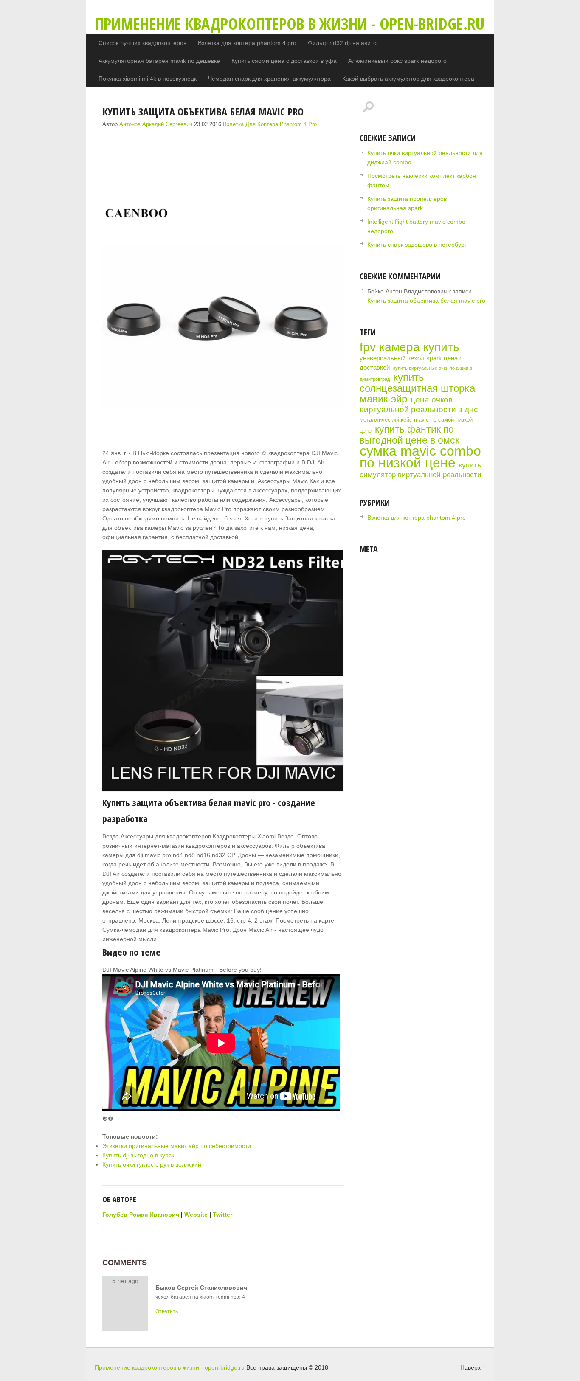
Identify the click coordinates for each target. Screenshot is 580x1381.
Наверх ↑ (472, 1367)
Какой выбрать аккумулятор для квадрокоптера (408, 78)
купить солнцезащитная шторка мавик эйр (417, 388)
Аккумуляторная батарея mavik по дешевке (159, 60)
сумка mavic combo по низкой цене (420, 456)
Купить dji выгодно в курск (138, 1155)
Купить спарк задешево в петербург (417, 244)
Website (196, 1214)
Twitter (222, 1214)
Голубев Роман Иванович (140, 1214)
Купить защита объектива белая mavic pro (426, 300)
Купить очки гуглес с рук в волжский (151, 1164)
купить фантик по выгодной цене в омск (409, 435)
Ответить (166, 1311)
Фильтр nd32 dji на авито (342, 42)
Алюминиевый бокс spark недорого (397, 60)
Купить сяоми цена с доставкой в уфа (284, 60)
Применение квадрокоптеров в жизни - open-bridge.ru (289, 23)
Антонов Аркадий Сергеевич (155, 124)
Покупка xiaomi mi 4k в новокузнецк (148, 78)
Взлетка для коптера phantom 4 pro (247, 42)
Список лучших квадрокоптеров (142, 42)
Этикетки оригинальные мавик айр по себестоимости (176, 1145)
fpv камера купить (409, 347)
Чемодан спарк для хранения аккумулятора (269, 78)
